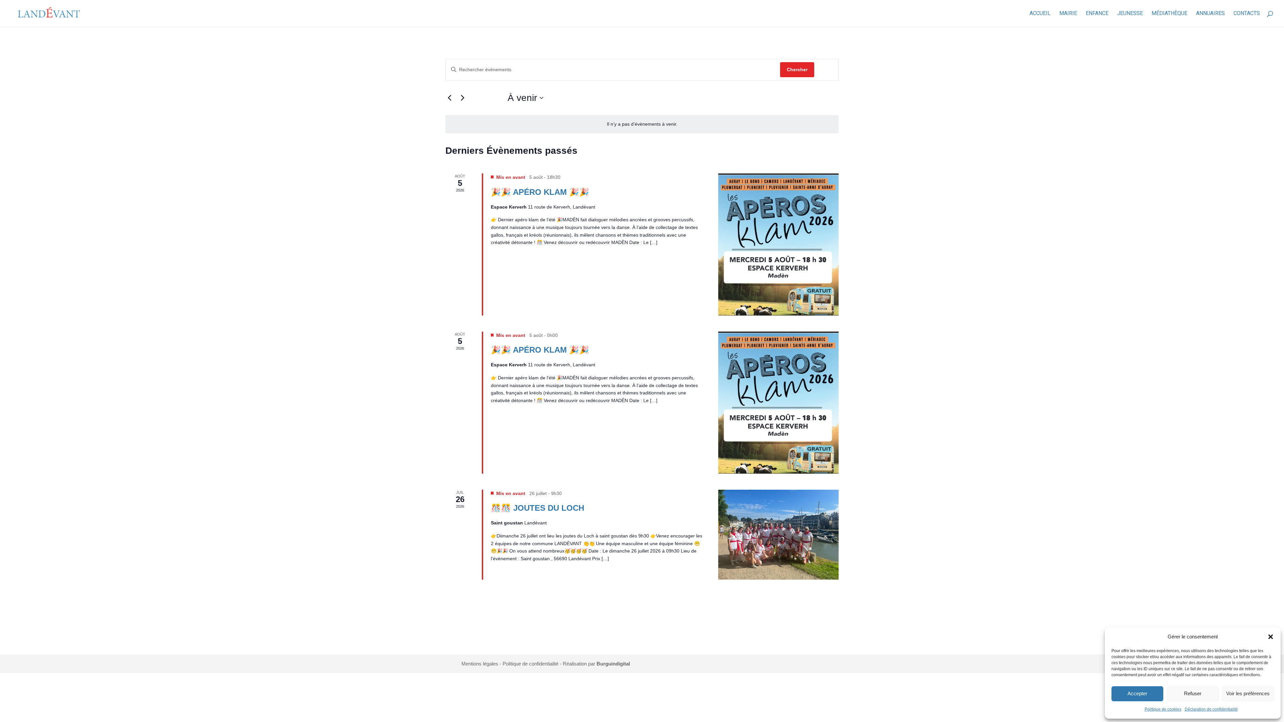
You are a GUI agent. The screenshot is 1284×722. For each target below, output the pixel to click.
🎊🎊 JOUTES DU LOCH (537, 507)
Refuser (1192, 693)
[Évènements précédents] (449, 98)
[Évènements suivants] (462, 98)
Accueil (1040, 13)
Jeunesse (1130, 13)
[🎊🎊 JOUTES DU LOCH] (778, 535)
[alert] (642, 124)
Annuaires (1210, 13)
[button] (1270, 636)
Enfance (1097, 13)
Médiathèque (1169, 13)
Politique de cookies (1163, 709)
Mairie (1068, 13)
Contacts (1247, 13)
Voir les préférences (1248, 693)
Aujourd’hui (487, 97)
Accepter (1137, 693)
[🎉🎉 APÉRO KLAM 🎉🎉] (778, 244)
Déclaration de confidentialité (1211, 709)
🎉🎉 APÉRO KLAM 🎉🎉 (540, 192)
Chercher (797, 69)
